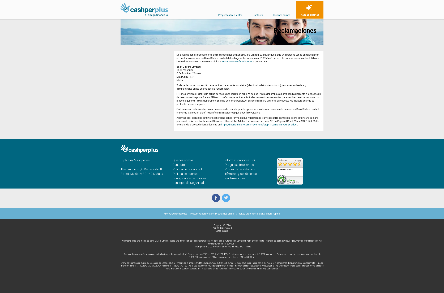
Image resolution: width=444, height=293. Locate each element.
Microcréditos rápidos (175, 213)
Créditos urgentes (246, 213)
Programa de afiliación (240, 169)
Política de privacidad (187, 169)
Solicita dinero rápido (268, 213)
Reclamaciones (235, 178)
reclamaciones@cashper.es (237, 61)
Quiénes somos (281, 15)
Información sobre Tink (240, 160)
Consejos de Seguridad (188, 183)
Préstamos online (224, 213)
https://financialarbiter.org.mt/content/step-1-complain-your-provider (259, 124)
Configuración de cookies (189, 178)
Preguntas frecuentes (230, 15)
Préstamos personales (201, 213)
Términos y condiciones (241, 174)
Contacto (258, 15)
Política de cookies (185, 174)
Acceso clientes (310, 15)
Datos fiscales (222, 231)
